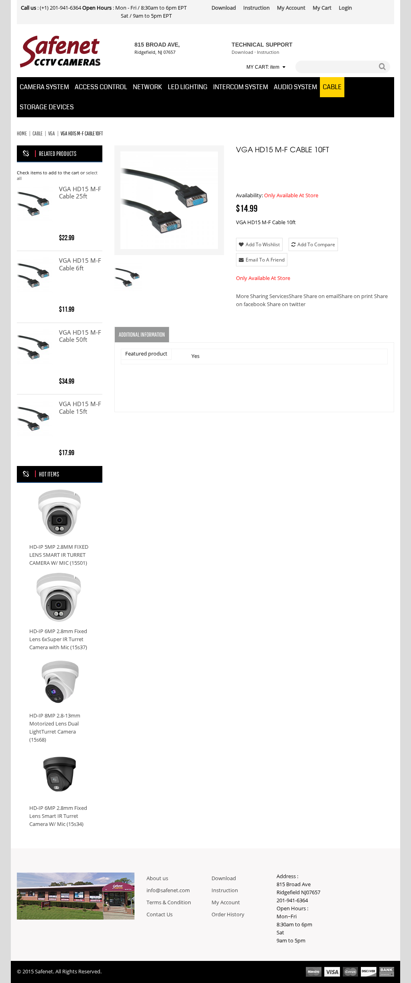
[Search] (382, 67)
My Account (226, 902)
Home (22, 133)
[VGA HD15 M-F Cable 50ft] (37, 347)
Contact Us (159, 914)
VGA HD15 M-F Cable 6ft (80, 264)
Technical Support (262, 44)
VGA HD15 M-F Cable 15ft (80, 408)
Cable (38, 133)
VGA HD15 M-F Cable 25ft (80, 193)
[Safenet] (60, 51)
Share (269, 296)
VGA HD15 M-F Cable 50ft (80, 336)
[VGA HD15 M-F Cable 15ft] (37, 419)
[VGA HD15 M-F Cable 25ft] (37, 204)
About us (157, 878)
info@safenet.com (168, 890)
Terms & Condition (168, 902)
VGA (51, 133)
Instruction (268, 52)
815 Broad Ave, (157, 44)
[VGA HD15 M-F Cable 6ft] (37, 275)
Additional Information (142, 334)
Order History (228, 914)
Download (242, 52)
